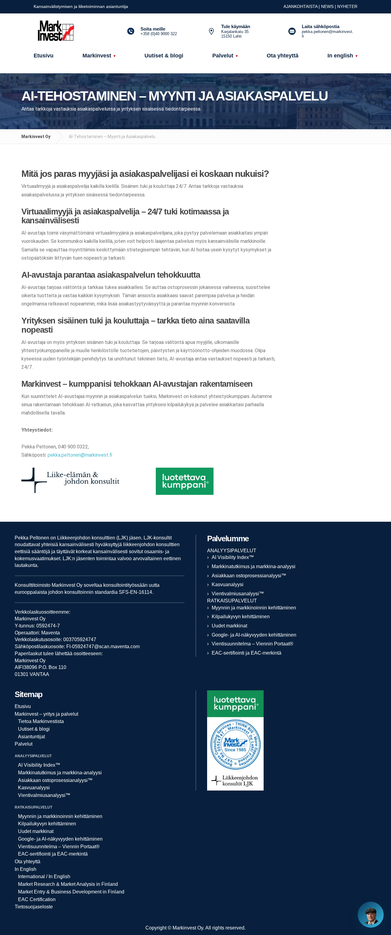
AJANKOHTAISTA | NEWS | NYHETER (320, 6)
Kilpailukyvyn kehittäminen (241, 616)
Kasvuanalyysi (227, 584)
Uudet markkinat (229, 625)
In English (25, 869)
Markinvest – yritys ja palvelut (46, 714)
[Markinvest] (72, 31)
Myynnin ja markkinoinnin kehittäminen (254, 607)
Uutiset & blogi (34, 729)
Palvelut (23, 744)
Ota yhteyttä (27, 861)
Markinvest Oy (35, 136)
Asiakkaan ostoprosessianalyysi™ (249, 575)
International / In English (44, 876)
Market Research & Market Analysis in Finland (68, 884)
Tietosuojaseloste (34, 906)
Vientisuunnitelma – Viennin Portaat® (252, 643)
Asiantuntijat (31, 736)
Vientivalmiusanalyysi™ (238, 593)
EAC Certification (37, 899)
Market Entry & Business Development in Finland (71, 891)
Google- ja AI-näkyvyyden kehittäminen (254, 634)
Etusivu (23, 706)
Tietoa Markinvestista (41, 721)
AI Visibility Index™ (233, 557)
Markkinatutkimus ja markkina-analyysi (253, 566)
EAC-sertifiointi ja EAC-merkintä (246, 653)
